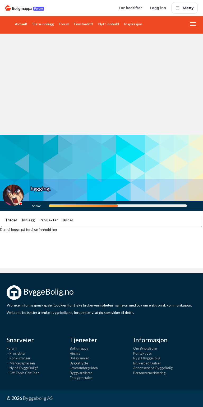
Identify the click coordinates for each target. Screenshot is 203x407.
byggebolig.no (61, 312)
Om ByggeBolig (145, 348)
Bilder (68, 220)
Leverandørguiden (84, 368)
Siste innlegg (43, 24)
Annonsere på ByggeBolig (153, 368)
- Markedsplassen (21, 363)
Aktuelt (21, 24)
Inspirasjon (133, 24)
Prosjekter (49, 220)
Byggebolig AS (38, 398)
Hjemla (75, 353)
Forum (64, 24)
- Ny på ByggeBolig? (22, 368)
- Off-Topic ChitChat (23, 373)
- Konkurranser (18, 358)
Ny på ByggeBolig (146, 358)
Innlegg (28, 220)
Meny (188, 7)
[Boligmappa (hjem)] (24, 8)
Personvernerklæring (149, 373)
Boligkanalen (79, 358)
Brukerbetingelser (147, 363)
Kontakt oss (142, 353)
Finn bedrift (83, 24)
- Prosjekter (16, 353)
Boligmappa (79, 348)
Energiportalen (81, 378)
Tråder (11, 220)
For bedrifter (130, 7)
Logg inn (158, 7)
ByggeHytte (79, 363)
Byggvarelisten (81, 373)
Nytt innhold (108, 24)
